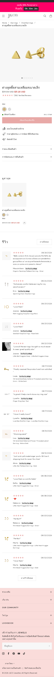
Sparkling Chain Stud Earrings (24, 294)
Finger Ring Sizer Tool (21, 401)
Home (4, 23)
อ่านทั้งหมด (44, 242)
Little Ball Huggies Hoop (21, 356)
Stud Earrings (27, 23)
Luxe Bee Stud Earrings (21, 421)
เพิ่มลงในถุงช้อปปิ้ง (27, 120)
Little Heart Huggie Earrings (23, 486)
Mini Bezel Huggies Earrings (23, 526)
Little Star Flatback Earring (22, 466)
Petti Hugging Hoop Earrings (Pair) (25, 314)
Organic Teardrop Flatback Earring (25, 271)
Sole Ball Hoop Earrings (21, 333)
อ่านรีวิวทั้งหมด (27, 578)
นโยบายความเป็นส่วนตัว (11, 668)
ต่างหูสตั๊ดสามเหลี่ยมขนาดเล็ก (13, 210)
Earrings (14, 23)
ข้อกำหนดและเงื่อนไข (32, 668)
